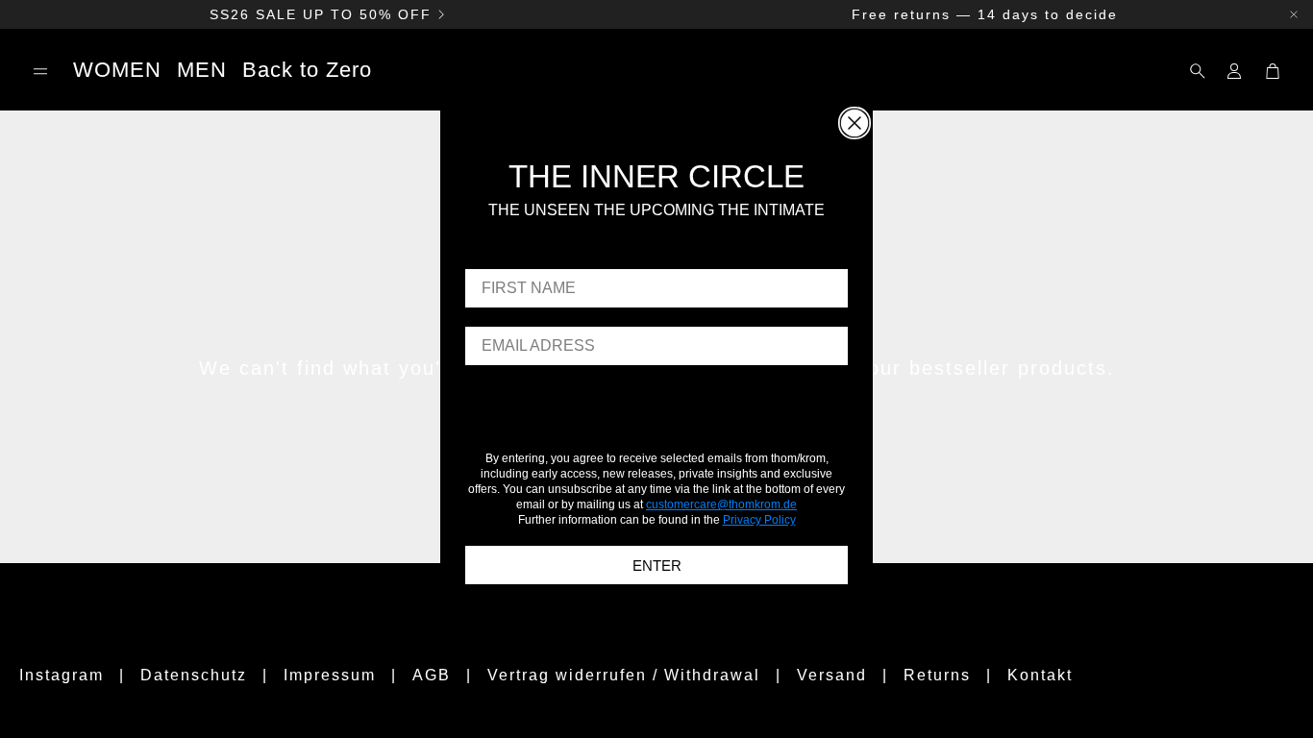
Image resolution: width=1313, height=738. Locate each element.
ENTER (656, 565)
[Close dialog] (854, 123)
